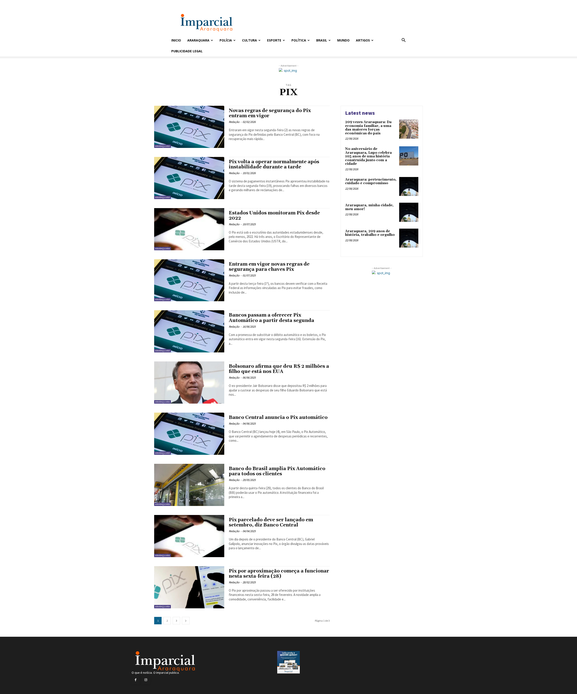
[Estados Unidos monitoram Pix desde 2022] (189, 229)
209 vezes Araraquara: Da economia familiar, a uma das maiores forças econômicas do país (368, 128)
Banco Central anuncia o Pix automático (278, 418)
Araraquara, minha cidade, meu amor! (369, 207)
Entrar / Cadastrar (178, 3)
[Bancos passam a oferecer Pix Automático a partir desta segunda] (189, 331)
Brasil (321, 40)
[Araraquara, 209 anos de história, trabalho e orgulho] (408, 238)
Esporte (274, 40)
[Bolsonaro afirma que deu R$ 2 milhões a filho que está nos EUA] (189, 382)
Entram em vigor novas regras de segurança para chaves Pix (269, 266)
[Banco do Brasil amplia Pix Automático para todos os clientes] (189, 485)
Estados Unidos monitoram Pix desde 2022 (274, 215)
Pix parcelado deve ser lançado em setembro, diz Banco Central (271, 522)
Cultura (249, 40)
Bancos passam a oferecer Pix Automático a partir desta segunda (271, 317)
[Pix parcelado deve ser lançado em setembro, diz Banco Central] (189, 536)
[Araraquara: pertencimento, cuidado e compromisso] (408, 186)
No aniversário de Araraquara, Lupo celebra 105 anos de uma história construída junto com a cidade (368, 156)
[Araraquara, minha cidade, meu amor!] (408, 212)
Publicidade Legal (187, 51)
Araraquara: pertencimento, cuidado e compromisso (370, 181)
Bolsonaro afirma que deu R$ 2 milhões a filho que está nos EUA (279, 369)
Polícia (226, 40)
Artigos (363, 40)
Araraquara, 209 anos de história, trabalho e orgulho (370, 233)
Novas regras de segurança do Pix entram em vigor (270, 113)
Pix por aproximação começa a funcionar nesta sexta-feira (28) (279, 573)
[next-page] (186, 620)
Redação (234, 122)
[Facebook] (136, 680)
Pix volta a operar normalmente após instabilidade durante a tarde (274, 164)
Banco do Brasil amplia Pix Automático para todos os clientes (277, 471)
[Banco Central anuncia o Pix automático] (189, 434)
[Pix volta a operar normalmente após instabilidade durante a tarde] (189, 178)
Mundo (343, 40)
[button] (403, 41)
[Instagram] (146, 680)
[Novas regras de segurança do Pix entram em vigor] (189, 127)
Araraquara (198, 40)
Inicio (176, 40)
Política (298, 40)
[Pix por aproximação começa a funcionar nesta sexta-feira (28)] (189, 587)
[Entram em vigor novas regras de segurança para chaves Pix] (189, 280)
